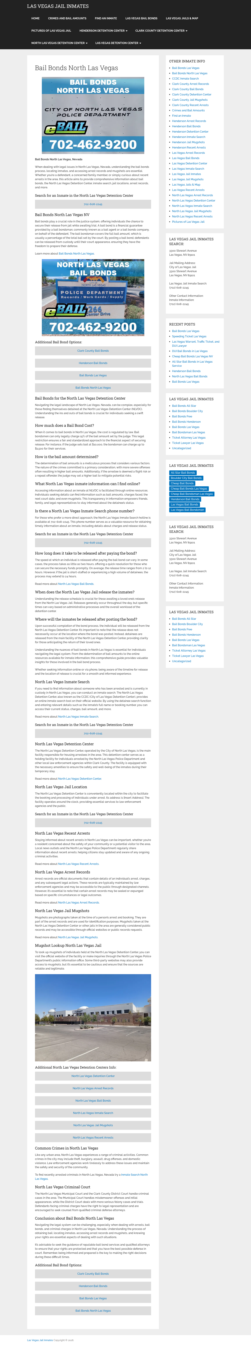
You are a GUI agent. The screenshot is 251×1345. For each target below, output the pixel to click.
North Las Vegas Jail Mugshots (78, 937)
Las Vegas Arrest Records (188, 152)
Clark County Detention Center (160, 30)
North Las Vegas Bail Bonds (76, 584)
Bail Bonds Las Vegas (93, 375)
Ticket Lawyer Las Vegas (188, 443)
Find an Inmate (106, 18)
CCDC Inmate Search (185, 78)
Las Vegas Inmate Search (188, 168)
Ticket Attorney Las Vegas (189, 437)
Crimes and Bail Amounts (67, 18)
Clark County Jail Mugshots (190, 99)
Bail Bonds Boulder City (187, 411)
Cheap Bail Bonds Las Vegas (189, 488)
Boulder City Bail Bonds (186, 478)
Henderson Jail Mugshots (188, 142)
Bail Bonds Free (182, 416)
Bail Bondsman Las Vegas (188, 432)
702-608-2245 (93, 204)
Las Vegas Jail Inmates (58, 6)
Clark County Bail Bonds (93, 350)
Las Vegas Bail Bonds (141, 18)
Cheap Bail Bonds (182, 483)
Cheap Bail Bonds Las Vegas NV (192, 356)
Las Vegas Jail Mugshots (188, 179)
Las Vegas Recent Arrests (188, 190)
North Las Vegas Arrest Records (78, 902)
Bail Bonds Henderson (186, 421)
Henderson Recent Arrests (189, 147)
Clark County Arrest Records (190, 84)
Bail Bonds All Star (184, 405)
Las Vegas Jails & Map (182, 18)
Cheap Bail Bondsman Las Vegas (192, 494)
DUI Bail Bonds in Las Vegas (190, 351)
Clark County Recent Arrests (190, 105)
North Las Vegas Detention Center (58, 43)
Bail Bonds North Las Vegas (76, 253)
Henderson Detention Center (102, 30)
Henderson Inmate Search (188, 137)
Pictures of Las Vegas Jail (51, 30)
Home (35, 18)
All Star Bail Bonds (183, 472)
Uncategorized (181, 448)
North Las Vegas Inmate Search (78, 716)
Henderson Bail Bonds (93, 363)
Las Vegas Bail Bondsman (187, 509)
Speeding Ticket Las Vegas (189, 336)
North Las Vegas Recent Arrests (78, 864)
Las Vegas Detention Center (116, 43)
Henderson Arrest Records (189, 121)
